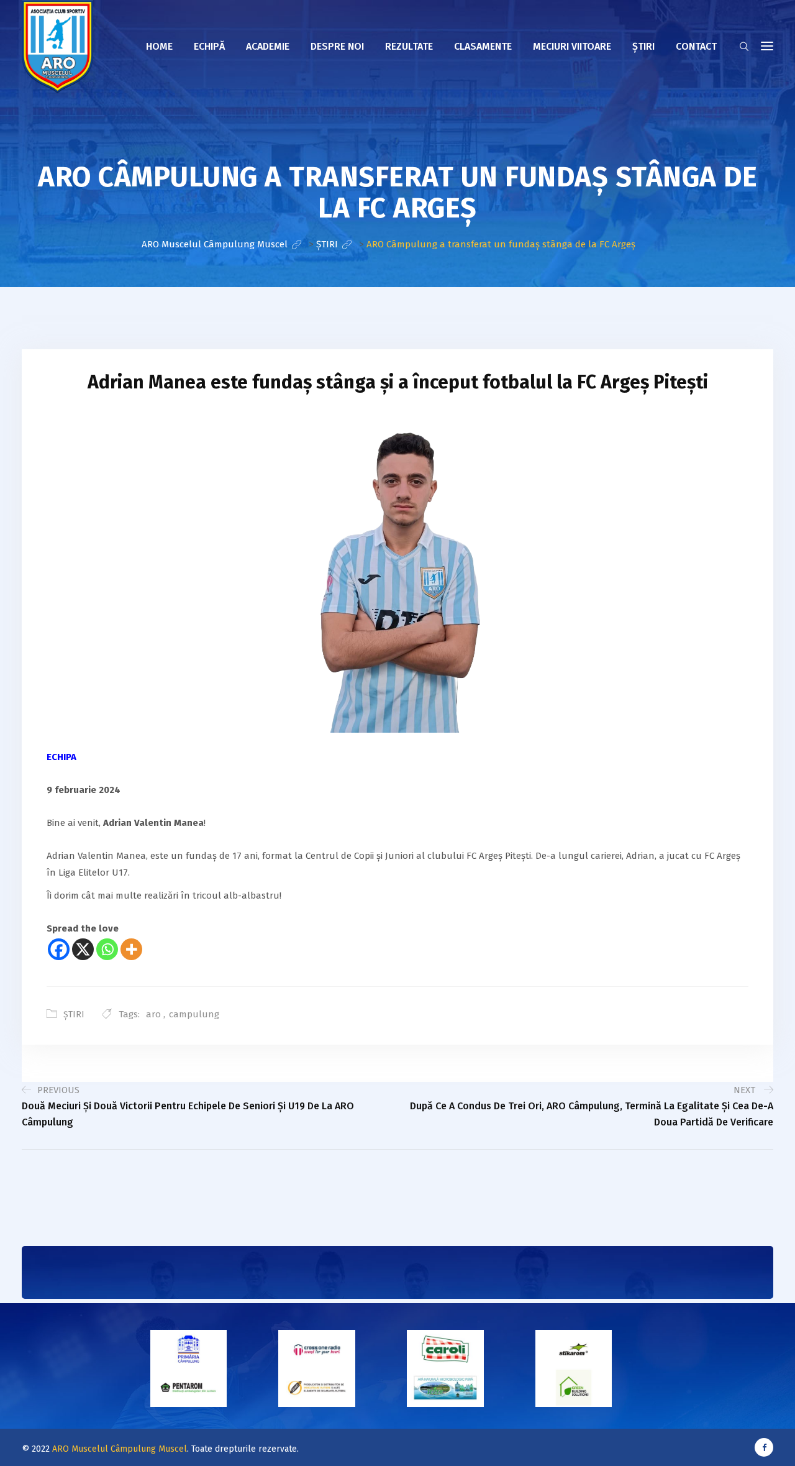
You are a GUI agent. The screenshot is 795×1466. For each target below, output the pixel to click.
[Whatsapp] (107, 949)
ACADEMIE (267, 46)
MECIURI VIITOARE (572, 46)
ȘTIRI (73, 1014)
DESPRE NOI (337, 46)
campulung (194, 1014)
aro (153, 1014)
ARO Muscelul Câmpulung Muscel (119, 1449)
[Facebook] (59, 949)
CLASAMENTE (483, 46)
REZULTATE (409, 46)
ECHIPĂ (209, 46)
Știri (643, 46)
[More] (131, 949)
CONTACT (696, 46)
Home (159, 46)
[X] (83, 949)
